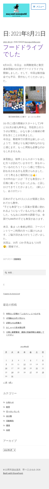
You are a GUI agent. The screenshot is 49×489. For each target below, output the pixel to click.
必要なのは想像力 (13, 323)
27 (31, 372)
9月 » (11, 382)
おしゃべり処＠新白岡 (15, 327)
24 (12, 372)
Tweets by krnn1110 (11, 294)
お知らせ (10, 402)
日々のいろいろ (12, 411)
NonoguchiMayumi (32, 42)
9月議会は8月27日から (15, 318)
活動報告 (17, 259)
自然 (8, 430)
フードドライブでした (23, 51)
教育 (8, 407)
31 (12, 376)
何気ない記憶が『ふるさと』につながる (23, 313)
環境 (8, 425)
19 (24, 368)
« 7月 (5, 382)
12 (24, 364)
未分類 (9, 416)
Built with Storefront (13, 473)
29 (43, 372)
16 (6, 368)
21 (37, 368)
